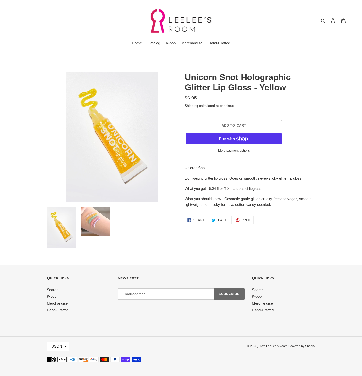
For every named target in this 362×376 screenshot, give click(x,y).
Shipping (191, 106)
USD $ (56, 346)
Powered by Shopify (301, 346)
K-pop (51, 296)
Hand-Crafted (57, 310)
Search (52, 290)
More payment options (234, 150)
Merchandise (57, 303)
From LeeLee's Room (273, 346)
